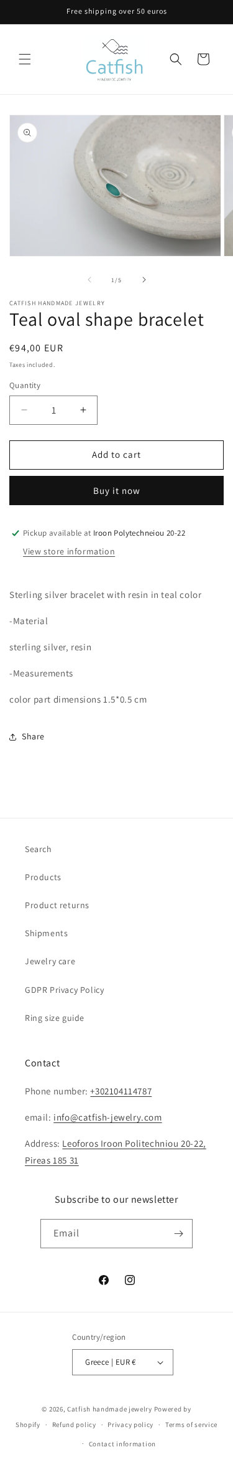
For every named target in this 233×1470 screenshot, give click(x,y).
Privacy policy (130, 1424)
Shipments (46, 933)
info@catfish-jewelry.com (107, 1117)
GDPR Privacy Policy (64, 989)
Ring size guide (55, 1017)
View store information (69, 551)
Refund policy (74, 1424)
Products (43, 877)
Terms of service (191, 1424)
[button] (25, 59)
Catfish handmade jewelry (109, 1409)
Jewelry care (50, 961)
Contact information (122, 1443)
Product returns (57, 905)
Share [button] (33, 736)
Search (38, 849)
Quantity (24, 385)
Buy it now (116, 490)
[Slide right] (144, 279)
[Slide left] (89, 279)
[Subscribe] (178, 1233)
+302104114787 (121, 1091)
